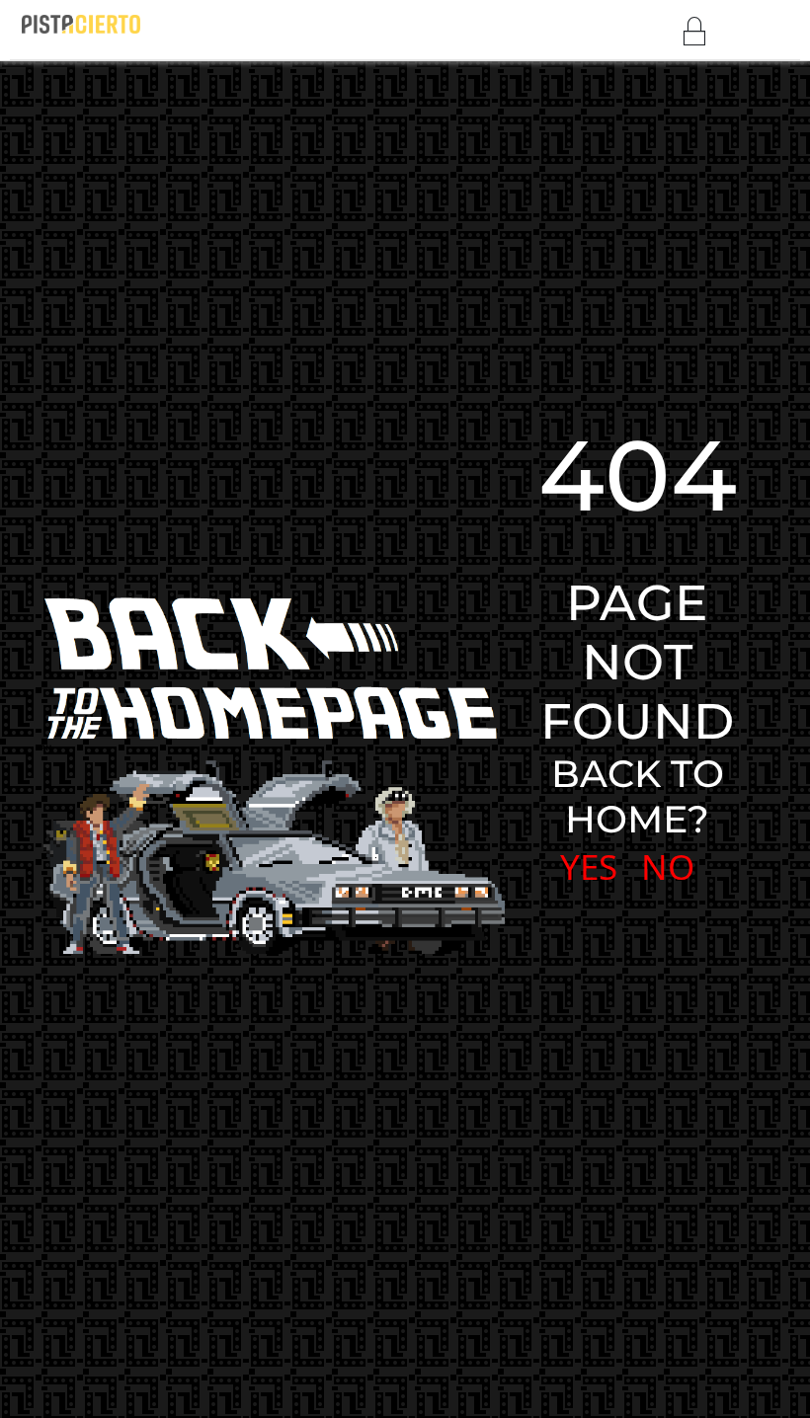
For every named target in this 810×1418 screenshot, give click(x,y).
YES (588, 866)
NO (667, 866)
